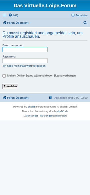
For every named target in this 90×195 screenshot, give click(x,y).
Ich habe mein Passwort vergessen (24, 65)
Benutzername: (12, 45)
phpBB (32, 106)
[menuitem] (13, 15)
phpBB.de (62, 111)
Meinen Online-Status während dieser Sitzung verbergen (41, 75)
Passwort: (9, 56)
